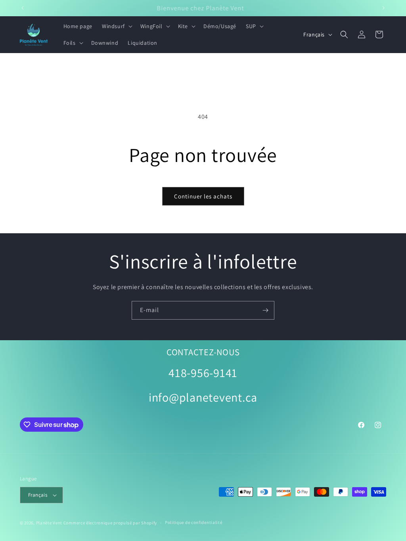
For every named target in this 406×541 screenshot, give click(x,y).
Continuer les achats (203, 196)
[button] (116, 26)
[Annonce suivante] (383, 7)
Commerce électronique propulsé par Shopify (110, 523)
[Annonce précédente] (22, 7)
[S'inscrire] (265, 310)
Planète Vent (49, 523)
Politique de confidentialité (193, 522)
